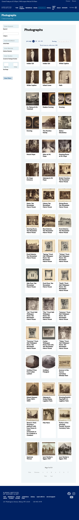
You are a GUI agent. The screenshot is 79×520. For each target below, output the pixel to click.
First (29, 472)
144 (39, 41)
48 (33, 41)
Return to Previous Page (8, 18)
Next (45, 476)
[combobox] (11, 33)
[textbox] (64, 41)
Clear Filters (7, 78)
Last (51, 476)
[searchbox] (11, 33)
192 (42, 41)
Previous (36, 472)
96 (36, 41)
